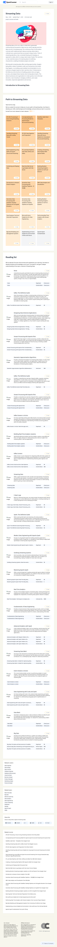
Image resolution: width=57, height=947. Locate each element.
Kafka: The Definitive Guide (22, 293)
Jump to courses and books (12, 19)
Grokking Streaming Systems (22, 552)
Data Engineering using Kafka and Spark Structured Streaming (27, 855)
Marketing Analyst (9, 781)
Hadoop (6, 806)
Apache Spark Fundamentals (17, 909)
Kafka (6, 810)
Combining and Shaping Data (16, 865)
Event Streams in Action (21, 671)
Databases (7, 804)
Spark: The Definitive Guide (22, 514)
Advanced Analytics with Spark (23, 626)
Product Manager (9, 779)
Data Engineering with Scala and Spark (25, 691)
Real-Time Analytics (19, 589)
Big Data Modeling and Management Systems (26, 903)
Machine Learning (9, 796)
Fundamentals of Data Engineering (24, 606)
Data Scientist (8, 769)
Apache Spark (8, 808)
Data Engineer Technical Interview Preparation (21, 894)
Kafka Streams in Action (21, 415)
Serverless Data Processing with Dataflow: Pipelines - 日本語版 (25, 877)
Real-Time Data (8, 792)
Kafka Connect (18, 453)
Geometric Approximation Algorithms (25, 357)
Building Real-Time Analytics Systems (25, 434)
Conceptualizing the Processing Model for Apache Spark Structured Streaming (28, 837)
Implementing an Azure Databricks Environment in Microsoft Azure (26, 906)
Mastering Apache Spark (21, 570)
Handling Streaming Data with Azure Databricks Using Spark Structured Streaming (28, 850)
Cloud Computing (9, 802)
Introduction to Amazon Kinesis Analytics (18, 874)
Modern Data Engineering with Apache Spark (27, 535)
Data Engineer (8, 765)
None (15, 270)
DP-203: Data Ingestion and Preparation (19, 847)
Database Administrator (10, 773)
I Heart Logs (17, 495)
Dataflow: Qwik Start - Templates (18, 841)
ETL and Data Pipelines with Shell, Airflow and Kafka (23, 859)
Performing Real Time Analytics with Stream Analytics (25, 900)
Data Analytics (8, 798)
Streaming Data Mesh (20, 651)
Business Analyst (8, 777)
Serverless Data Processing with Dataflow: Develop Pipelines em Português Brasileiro (28, 884)
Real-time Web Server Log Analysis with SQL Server (21, 868)
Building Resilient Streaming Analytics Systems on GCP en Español (26, 891)
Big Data (16, 733)
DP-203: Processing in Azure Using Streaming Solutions (23, 834)
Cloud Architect (8, 775)
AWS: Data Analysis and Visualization (18, 880)
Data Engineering (9, 800)
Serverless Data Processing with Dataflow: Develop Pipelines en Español (27, 888)
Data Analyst (7, 767)
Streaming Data (18, 474)
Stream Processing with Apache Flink (25, 336)
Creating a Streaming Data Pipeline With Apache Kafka (23, 862)
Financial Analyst (8, 783)
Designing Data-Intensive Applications (25, 313)
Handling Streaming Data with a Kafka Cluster (21, 844)
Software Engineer (9, 771)
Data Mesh (17, 712)
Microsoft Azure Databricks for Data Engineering (21, 897)
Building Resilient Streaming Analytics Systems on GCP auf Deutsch (26, 871)
